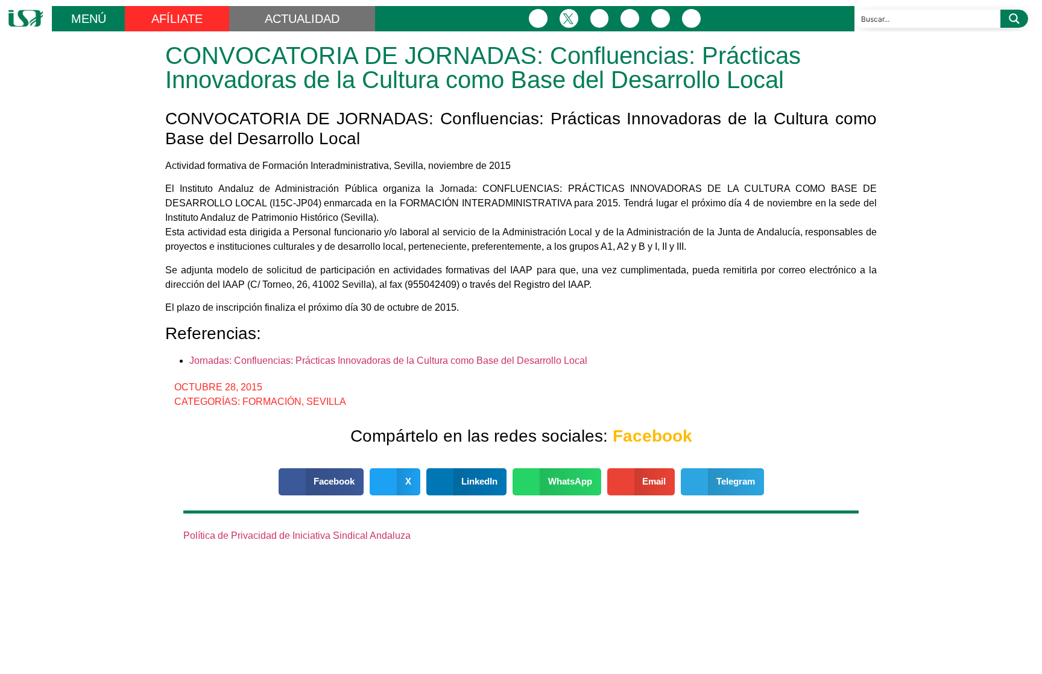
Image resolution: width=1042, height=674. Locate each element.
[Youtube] (660, 18)
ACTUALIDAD (302, 18)
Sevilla (326, 401)
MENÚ (88, 18)
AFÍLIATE (177, 18)
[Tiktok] (691, 18)
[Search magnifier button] (1014, 19)
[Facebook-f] (538, 18)
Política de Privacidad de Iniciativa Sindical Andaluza (297, 535)
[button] (321, 481)
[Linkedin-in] (629, 18)
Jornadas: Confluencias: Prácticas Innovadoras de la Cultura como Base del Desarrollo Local (388, 360)
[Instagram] (599, 18)
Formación (272, 401)
